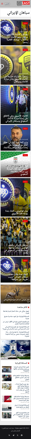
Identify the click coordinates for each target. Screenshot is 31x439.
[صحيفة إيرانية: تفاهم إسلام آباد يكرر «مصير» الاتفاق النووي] (6, 378)
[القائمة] (2, 4)
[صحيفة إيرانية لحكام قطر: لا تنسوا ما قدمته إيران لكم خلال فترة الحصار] (6, 399)
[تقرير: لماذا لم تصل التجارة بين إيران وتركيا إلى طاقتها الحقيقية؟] (6, 369)
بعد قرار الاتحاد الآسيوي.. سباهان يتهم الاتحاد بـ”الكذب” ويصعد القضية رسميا (17, 38)
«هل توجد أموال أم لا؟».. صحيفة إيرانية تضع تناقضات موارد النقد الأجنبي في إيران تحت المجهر (22, 388)
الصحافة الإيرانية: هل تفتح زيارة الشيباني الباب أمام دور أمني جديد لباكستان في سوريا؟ (16, 328)
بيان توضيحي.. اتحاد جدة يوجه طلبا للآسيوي (16, 212)
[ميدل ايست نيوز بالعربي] (23, 3)
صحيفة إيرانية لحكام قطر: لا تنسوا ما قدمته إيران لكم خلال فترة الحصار (21, 398)
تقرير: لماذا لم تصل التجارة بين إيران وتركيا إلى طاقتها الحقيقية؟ (21, 369)
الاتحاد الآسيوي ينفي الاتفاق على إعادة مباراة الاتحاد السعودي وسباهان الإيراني (15, 118)
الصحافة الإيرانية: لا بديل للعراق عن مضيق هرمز (22, 406)
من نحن (13, 431)
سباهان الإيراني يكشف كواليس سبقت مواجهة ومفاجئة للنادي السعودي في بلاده (16, 249)
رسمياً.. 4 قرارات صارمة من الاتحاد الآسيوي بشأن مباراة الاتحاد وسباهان (16, 79)
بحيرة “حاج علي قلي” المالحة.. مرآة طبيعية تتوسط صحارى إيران (17, 301)
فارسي (7, 4)
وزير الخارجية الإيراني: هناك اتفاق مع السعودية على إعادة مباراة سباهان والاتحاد (15, 145)
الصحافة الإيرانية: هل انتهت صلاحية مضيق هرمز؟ (16, 317)
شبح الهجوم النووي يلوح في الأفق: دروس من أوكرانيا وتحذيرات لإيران (16, 322)
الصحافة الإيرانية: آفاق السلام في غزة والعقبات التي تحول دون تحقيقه (21, 415)
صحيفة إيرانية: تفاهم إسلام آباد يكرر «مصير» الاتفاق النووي (21, 377)
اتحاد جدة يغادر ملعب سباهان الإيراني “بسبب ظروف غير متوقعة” (18, 277)
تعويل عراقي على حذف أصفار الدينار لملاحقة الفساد (16, 312)
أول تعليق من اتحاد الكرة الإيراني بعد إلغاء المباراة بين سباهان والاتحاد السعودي (17, 170)
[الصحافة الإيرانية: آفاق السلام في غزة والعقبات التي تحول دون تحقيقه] (6, 415)
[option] (15, 294)
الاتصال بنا (17, 431)
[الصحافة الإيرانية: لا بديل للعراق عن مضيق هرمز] (6, 407)
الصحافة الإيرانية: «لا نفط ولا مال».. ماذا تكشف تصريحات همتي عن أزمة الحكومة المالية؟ (17, 334)
